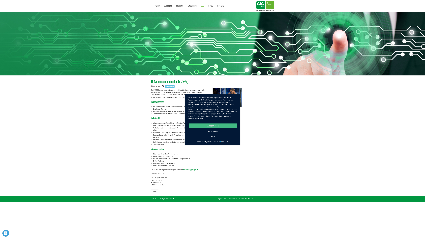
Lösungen (168, 6)
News (210, 6)
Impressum (221, 199)
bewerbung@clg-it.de (191, 170)
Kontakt (220, 6)
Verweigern (213, 131)
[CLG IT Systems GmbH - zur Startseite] (247, 2)
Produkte (179, 6)
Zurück (155, 191)
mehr (213, 136)
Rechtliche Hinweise (246, 199)
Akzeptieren (213, 126)
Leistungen (192, 6)
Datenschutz (232, 199)
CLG (202, 6)
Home (157, 6)
